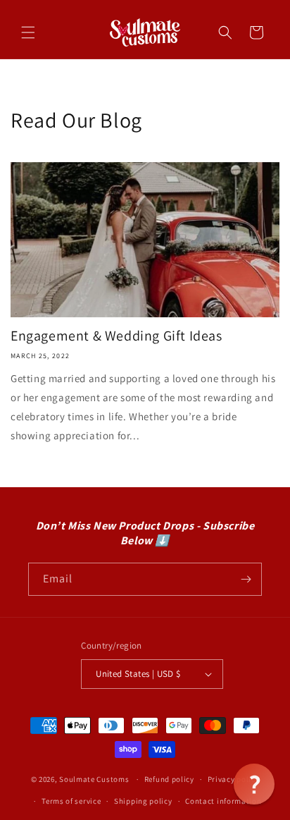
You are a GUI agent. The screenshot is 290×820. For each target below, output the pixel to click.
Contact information (223, 801)
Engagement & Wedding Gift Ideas (116, 335)
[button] (28, 32)
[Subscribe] (245, 579)
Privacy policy (234, 779)
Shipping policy (143, 801)
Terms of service (71, 801)
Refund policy (169, 779)
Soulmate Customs (94, 779)
